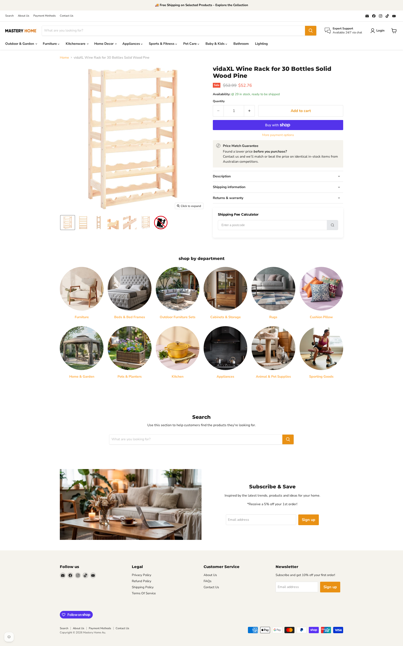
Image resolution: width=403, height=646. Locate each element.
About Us (23, 15)
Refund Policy (141, 581)
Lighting (261, 43)
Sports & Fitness (162, 43)
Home (64, 57)
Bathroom (241, 43)
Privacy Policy (141, 575)
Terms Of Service (144, 593)
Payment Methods (44, 15)
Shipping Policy (143, 587)
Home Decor (104, 43)
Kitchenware (76, 43)
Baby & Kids (215, 43)
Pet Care (190, 43)
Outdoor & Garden (20, 43)
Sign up (308, 519)
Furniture (50, 43)
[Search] (310, 31)
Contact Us (66, 15)
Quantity (219, 101)
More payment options (278, 135)
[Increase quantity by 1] (249, 111)
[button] (67, 222)
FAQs (207, 581)
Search (9, 15)
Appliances (131, 43)
